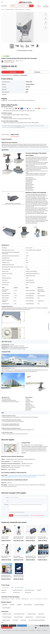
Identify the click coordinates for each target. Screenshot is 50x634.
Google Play (12, 625)
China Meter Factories (6, 614)
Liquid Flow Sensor (29, 617)
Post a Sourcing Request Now (37, 515)
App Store (4, 625)
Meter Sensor (41, 614)
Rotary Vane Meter (28, 604)
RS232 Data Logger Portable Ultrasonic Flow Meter (43, 538)
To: (7, 501)
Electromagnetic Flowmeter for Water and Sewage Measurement (18, 557)
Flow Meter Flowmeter (6, 617)
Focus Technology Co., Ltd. (16, 630)
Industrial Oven (28, 592)
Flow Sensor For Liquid (40, 617)
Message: (6, 504)
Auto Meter (19, 604)
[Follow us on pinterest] (48, 625)
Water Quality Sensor (12, 476)
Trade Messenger (22, 625)
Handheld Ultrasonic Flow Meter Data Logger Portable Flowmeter (43, 557)
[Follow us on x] (42, 625)
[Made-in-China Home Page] (25, 2)
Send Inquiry (13, 72)
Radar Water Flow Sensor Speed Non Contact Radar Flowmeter (18, 577)
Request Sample (23, 75)
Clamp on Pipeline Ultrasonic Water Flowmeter (4, 538)
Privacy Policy (44, 630)
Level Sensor (11, 475)
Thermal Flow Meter (6, 607)
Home (2, 9)
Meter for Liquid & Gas (19, 9)
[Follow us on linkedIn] (35, 627)
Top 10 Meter (15, 620)
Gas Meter (12, 604)
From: (7, 497)
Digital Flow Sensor (6, 620)
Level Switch (20, 476)
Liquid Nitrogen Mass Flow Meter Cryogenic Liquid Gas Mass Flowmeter (18, 538)
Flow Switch (33, 476)
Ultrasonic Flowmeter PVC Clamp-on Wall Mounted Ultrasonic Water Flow (31, 538)
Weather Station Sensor (18, 590)
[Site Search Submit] (31, 5)
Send (11, 515)
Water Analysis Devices (29, 590)
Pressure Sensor (18, 475)
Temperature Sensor (26, 475)
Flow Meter (28, 9)
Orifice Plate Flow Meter (39, 604)
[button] (2, 2)
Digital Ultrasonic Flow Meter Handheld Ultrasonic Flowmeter (6, 577)
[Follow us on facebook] (40, 625)
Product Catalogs (19, 587)
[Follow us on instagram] (44, 625)
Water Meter (4, 604)
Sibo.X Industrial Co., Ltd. (9, 60)
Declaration (39, 630)
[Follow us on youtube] (46, 625)
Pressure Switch (27, 476)
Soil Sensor (39, 590)
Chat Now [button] (38, 72)
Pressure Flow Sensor (18, 617)
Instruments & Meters (9, 9)
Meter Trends (23, 620)
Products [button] (13, 5)
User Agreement (32, 630)
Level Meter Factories (31, 614)
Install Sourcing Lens (7, 627)
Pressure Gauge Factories (19, 614)
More (2, 622)
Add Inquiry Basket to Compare (25, 50)
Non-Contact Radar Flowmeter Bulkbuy (37, 620)
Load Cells (39, 475)
